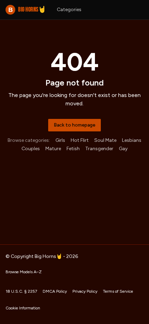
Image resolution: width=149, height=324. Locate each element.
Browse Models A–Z (24, 271)
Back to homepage (74, 125)
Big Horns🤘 (27, 9)
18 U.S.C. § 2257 (21, 291)
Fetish (73, 149)
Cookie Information (23, 308)
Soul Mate (105, 140)
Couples (30, 149)
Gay (123, 149)
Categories (69, 10)
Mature (53, 149)
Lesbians (131, 140)
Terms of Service (118, 291)
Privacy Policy (84, 291)
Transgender (99, 149)
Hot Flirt (80, 140)
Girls (60, 140)
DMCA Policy (55, 291)
